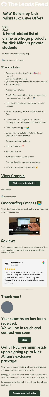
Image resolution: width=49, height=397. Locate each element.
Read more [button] (9, 283)
